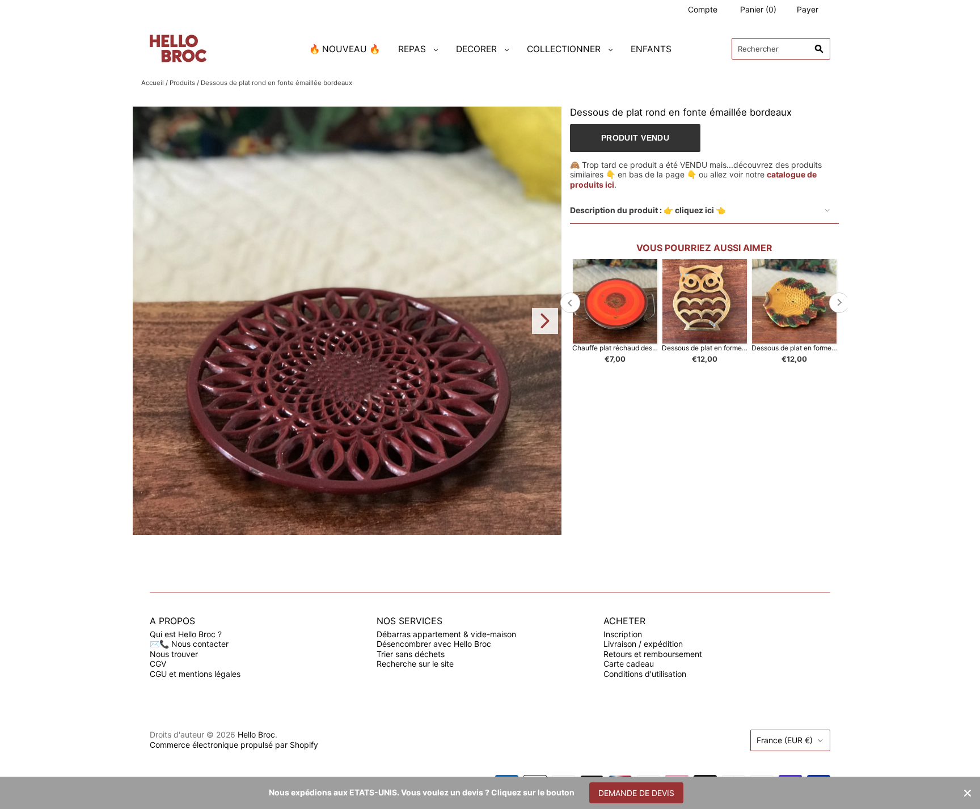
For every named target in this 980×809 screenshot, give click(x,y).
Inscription (622, 634)
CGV (158, 663)
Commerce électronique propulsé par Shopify (234, 744)
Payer (807, 9)
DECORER (476, 49)
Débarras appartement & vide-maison (446, 634)
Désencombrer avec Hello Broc (434, 644)
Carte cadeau (628, 663)
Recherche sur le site (415, 663)
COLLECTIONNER (564, 49)
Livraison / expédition (643, 644)
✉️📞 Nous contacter (189, 644)
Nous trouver (174, 654)
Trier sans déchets (411, 654)
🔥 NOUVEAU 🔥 (344, 49)
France (785, 740)
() (758, 9)
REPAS (412, 49)
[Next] (545, 321)
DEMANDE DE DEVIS (636, 793)
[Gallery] (347, 321)
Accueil (152, 83)
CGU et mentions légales (195, 674)
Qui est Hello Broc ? (186, 634)
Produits (182, 83)
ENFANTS (651, 49)
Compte (702, 9)
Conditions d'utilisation (644, 674)
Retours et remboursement (652, 654)
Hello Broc (256, 734)
